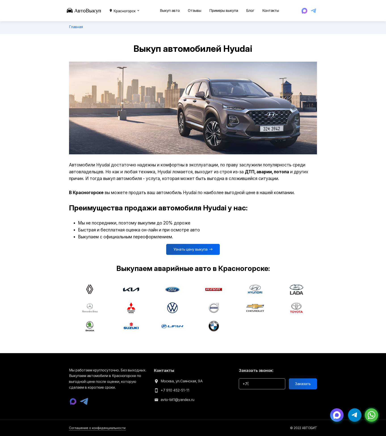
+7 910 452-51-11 (175, 390)
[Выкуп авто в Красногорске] (84, 10)
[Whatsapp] (371, 414)
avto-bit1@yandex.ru (177, 399)
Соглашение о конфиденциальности (97, 428)
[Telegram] (313, 10)
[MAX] (304, 10)
